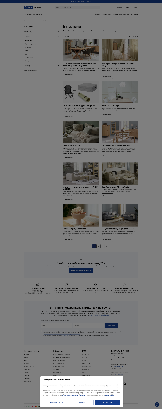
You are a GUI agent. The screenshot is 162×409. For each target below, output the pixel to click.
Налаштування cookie (56, 402)
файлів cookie (109, 395)
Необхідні (82, 402)
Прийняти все (107, 402)
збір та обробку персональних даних (73, 395)
